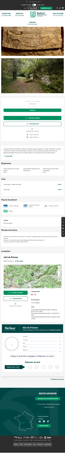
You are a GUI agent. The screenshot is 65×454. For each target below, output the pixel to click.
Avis (34, 444)
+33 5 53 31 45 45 (36, 1)
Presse (16, 444)
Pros (21, 444)
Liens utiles (25, 440)
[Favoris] (57, 8)
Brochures (27, 444)
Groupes (40, 444)
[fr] (63, 8)
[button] (63, 8)
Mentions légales (18, 440)
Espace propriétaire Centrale (40, 440)
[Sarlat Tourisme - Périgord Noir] (38, 14)
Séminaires (47, 444)
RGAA (49, 440)
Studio (31, 440)
